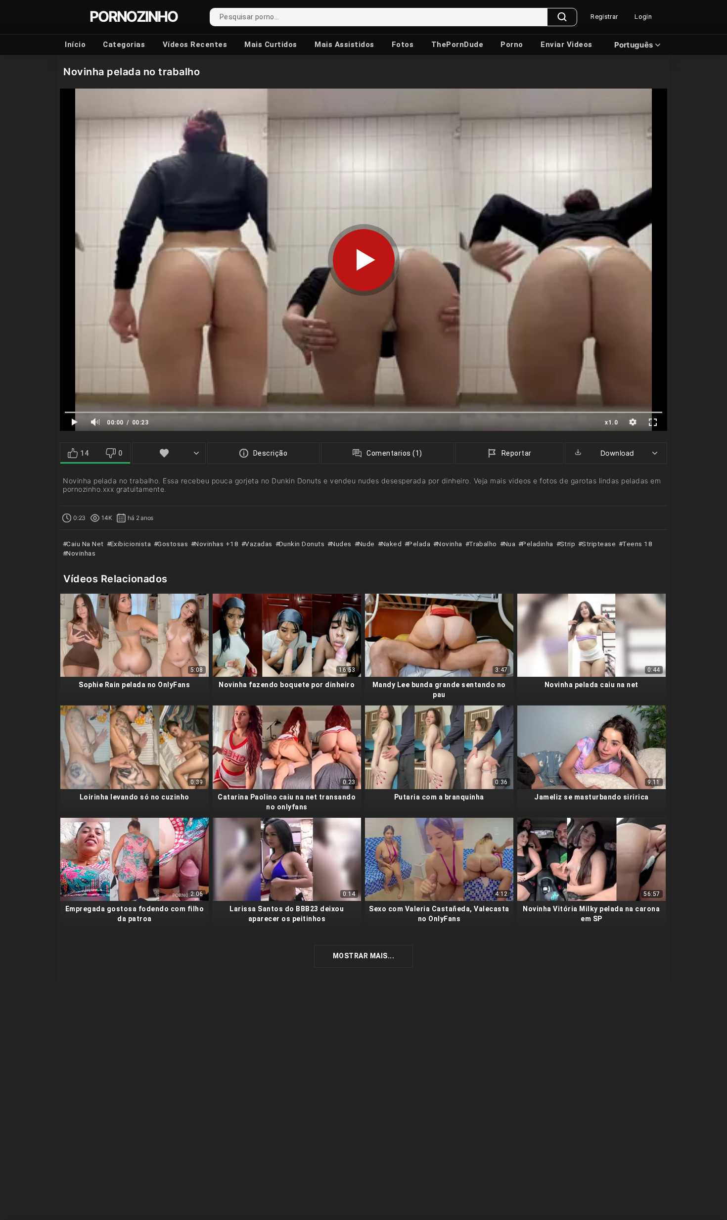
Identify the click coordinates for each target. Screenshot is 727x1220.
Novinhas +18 (215, 544)
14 (84, 453)
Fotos (403, 44)
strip (566, 544)
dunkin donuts (300, 544)
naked (390, 544)
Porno (511, 44)
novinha (448, 544)
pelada (418, 544)
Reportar (516, 453)
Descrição (270, 453)
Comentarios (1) (394, 453)
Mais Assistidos (344, 44)
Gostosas (172, 544)
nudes (340, 544)
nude (365, 544)
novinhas (80, 553)
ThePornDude (457, 44)
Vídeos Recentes (195, 44)
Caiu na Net (84, 544)
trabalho (482, 544)
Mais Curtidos (270, 44)
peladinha (536, 544)
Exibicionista (129, 544)
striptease (598, 544)
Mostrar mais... (364, 956)
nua (508, 544)
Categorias (124, 44)
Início (75, 44)
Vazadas (258, 544)
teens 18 (636, 544)
